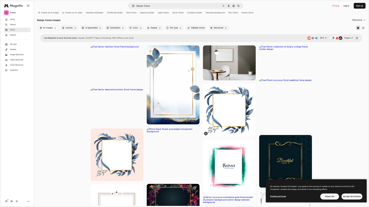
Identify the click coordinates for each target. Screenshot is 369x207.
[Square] (363, 28)
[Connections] (6, 201)
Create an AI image (50, 12)
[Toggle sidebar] (28, 5)
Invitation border (194, 12)
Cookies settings (278, 196)
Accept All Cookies (352, 196)
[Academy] (11, 201)
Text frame (233, 12)
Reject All (329, 196)
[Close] (357, 38)
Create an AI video (73, 12)
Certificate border (115, 12)
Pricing (335, 5)
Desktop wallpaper (94, 12)
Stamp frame (247, 12)
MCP (322, 38)
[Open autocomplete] (132, 6)
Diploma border (147, 12)
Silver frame (178, 12)
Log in (346, 5)
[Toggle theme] (16, 201)
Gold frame (131, 12)
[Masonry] (358, 28)
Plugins (347, 38)
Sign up (359, 5)
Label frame (163, 12)
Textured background (215, 12)
